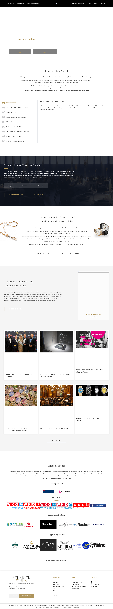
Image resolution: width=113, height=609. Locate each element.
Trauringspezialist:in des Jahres (13, 141)
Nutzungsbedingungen (79, 586)
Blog (95, 3)
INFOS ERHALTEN (26, 595)
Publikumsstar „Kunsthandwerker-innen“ (16, 131)
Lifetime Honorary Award (11, 122)
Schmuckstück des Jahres (11, 136)
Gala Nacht (20, 3)
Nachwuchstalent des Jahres (12, 126)
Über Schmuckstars (33, 3)
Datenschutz (75, 588)
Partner (102, 3)
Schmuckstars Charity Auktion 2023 (54, 428)
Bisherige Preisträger (78, 3)
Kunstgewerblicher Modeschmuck (14, 117)
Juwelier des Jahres (9, 112)
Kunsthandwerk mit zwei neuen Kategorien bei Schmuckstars (16, 429)
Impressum (75, 584)
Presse (55, 595)
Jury (89, 3)
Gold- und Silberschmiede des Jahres (15, 107)
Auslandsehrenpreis (10, 102)
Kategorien (10, 3)
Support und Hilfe (77, 582)
